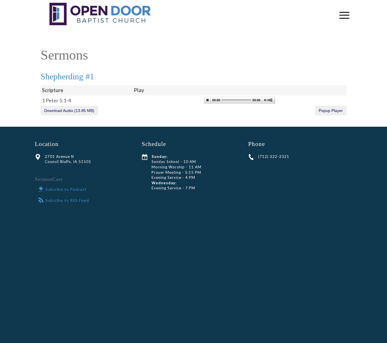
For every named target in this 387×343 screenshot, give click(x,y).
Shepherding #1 (67, 76)
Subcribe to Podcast (66, 189)
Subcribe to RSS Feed (67, 200)
